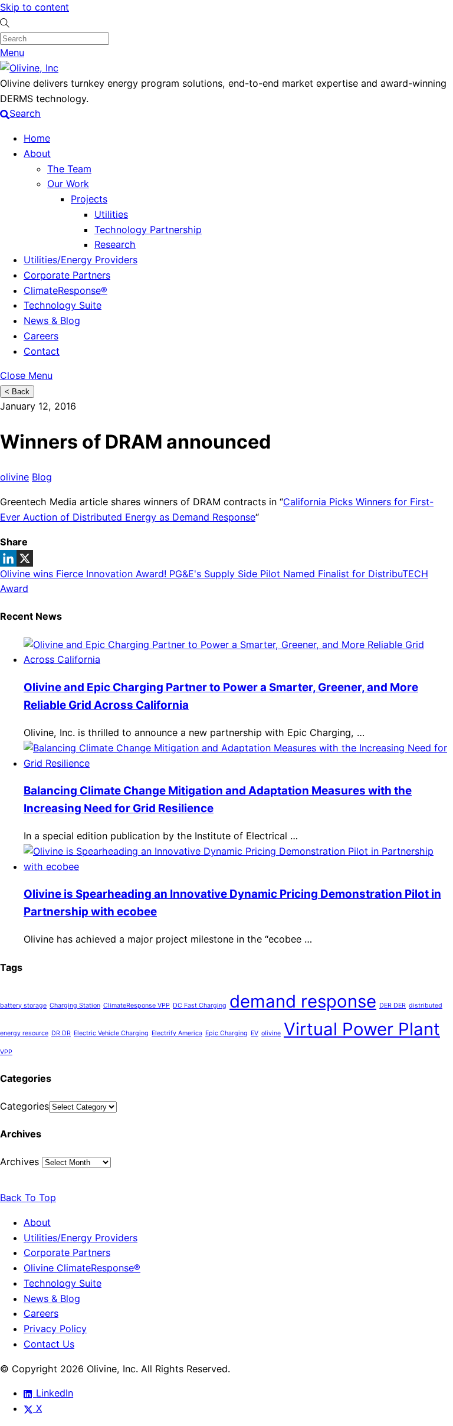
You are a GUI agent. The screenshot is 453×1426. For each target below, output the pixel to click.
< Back (17, 391)
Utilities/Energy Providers (80, 260)
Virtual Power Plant (362, 1029)
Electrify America (177, 1033)
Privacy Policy (55, 1329)
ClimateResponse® (65, 290)
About (37, 153)
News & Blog (52, 320)
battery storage (23, 1005)
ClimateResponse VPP (136, 1005)
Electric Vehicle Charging (111, 1033)
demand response (302, 1001)
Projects (89, 199)
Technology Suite (62, 305)
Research (115, 244)
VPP (6, 1052)
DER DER (392, 1005)
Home (37, 138)
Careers (41, 336)
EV (254, 1033)
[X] (25, 558)
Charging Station (75, 1005)
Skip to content (34, 7)
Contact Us (49, 1344)
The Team (69, 169)
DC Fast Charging (199, 1005)
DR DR (61, 1033)
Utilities (111, 214)
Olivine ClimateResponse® (82, 1268)
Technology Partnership (148, 230)
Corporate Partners (67, 275)
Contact (42, 351)
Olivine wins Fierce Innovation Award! (83, 574)
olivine (14, 477)
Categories (24, 1106)
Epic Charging (226, 1033)
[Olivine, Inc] (29, 68)
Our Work (68, 183)
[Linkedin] (8, 558)
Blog (42, 477)
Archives (19, 1161)
